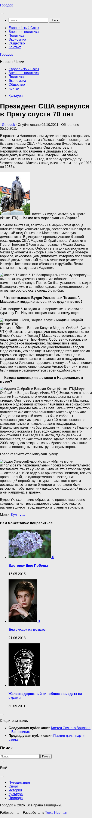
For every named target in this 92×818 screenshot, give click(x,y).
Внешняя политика (24, 32)
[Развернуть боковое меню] (1, 714)
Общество (17, 43)
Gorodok (8, 124)
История (15, 790)
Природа (16, 798)
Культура (16, 95)
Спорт (13, 786)
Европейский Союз (24, 28)
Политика (16, 35)
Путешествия (19, 782)
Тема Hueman (56, 812)
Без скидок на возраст (28, 629)
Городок (6, 5)
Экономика (17, 39)
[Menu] (1, 13)
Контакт (15, 47)
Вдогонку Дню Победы (28, 565)
